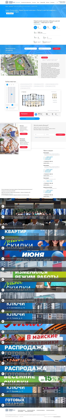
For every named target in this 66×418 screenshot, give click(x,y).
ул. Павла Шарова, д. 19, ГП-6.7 (25, 88)
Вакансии (47, 2)
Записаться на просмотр (30, 118)
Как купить (34, 2)
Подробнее (24, 133)
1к (9, 84)
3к (13, 84)
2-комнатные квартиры (41, 410)
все (7, 84)
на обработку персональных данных (14, 52)
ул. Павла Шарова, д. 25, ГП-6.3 (39, 84)
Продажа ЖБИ (42, 2)
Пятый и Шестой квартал (29, 411)
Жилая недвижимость (21, 410)
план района (44, 57)
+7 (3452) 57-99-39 (48, 183)
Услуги (38, 2)
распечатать (55, 100)
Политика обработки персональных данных (11, 416)
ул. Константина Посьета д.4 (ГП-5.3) (26, 84)
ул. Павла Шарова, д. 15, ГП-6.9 (50, 86)
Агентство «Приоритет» (57, 416)
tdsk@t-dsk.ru (10, 193)
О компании (52, 2)
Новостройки (18, 2)
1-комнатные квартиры (31, 410)
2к (11, 84)
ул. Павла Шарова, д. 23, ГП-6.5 (39, 86)
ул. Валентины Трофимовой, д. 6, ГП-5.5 (52, 84)
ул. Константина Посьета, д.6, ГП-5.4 (26, 86)
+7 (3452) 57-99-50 (61, 1)
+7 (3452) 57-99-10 (48, 161)
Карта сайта (21, 416)
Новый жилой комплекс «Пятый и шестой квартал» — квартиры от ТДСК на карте (50, 60)
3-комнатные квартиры (50, 410)
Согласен (8, 52)
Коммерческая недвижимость (26, 2)
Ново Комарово (20, 411)
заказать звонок (62, 2)
